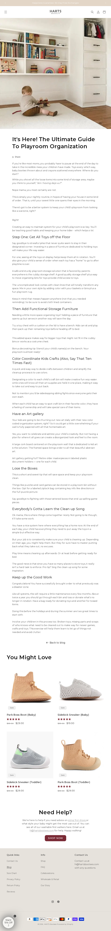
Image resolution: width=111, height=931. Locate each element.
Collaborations (47, 873)
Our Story (45, 885)
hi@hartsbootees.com (42, 830)
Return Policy (13, 885)
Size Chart (12, 873)
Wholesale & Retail (50, 879)
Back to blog (57, 642)
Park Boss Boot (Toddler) (74, 782)
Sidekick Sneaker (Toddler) (24, 782)
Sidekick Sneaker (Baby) (73, 714)
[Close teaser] (15, 916)
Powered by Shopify (65, 924)
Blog (9, 867)
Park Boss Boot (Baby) (21, 714)
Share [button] (17, 157)
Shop (43, 861)
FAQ (43, 867)
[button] (6, 12)
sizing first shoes (77, 820)
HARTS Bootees (50, 924)
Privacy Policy (13, 879)
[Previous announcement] (5, 3)
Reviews (11, 891)
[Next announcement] (106, 3)
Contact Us (12, 861)
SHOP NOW (55, 838)
